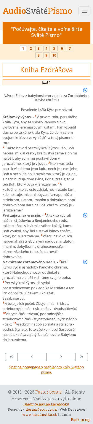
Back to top (80, 419)
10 (54, 55)
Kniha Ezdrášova (46, 69)
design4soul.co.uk (41, 409)
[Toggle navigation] (84, 10)
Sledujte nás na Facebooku (46, 404)
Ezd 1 (46, 82)
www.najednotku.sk (39, 414)
